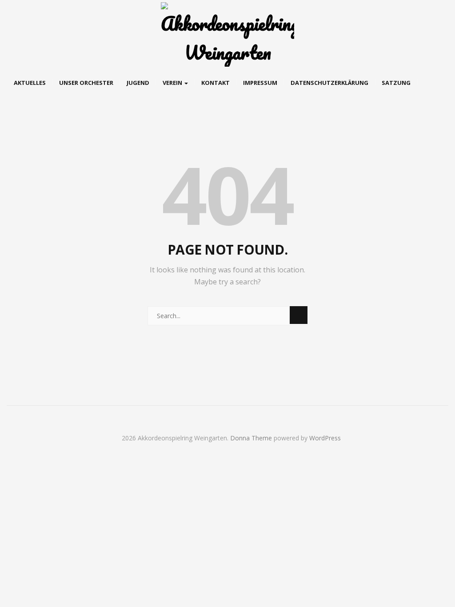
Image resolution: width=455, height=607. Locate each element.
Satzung (396, 83)
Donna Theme (252, 438)
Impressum (260, 83)
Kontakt (215, 83)
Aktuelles (30, 83)
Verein (173, 83)
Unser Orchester (86, 83)
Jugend (138, 83)
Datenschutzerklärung (329, 83)
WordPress (325, 438)
